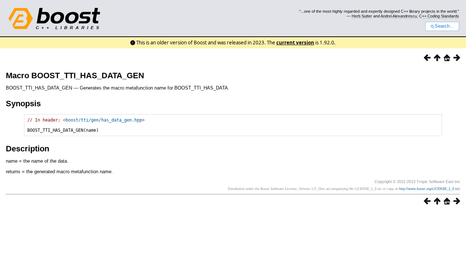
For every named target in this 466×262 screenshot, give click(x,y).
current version (295, 42)
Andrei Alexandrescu (398, 16)
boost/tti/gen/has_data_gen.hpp (104, 120)
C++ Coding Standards (439, 16)
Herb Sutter (362, 16)
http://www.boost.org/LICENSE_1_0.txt (429, 189)
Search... (444, 26)
